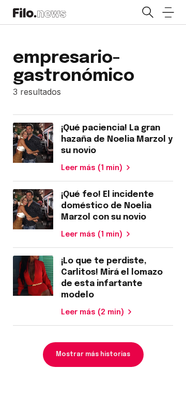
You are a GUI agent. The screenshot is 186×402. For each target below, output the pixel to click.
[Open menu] (168, 12)
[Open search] (147, 12)
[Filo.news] (39, 12)
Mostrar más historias (93, 354)
